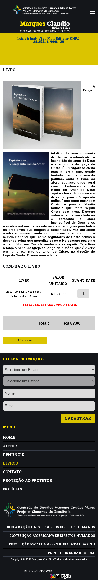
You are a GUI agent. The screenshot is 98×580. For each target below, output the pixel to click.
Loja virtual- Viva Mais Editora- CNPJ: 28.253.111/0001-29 (48, 40)
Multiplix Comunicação (61, 576)
